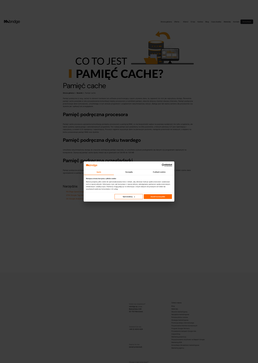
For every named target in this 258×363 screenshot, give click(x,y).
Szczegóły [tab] (129, 172)
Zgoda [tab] (99, 172)
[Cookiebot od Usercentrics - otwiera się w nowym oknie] (163, 165)
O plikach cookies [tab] (159, 172)
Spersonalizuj (127, 196)
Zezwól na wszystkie (158, 196)
